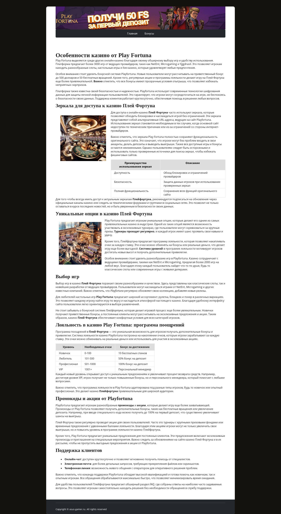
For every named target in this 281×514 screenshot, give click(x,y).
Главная (132, 33)
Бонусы (149, 33)
